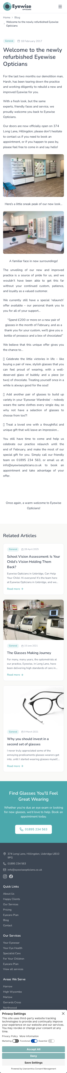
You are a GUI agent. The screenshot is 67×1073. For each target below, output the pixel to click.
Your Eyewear (11, 942)
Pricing (7, 909)
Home (6, 17)
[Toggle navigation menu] (60, 6)
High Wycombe (12, 991)
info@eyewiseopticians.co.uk (25, 869)
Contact (7, 925)
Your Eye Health (12, 948)
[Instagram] (5, 876)
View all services (13, 969)
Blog (17, 17)
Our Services (10, 904)
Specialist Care (12, 953)
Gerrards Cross (12, 1002)
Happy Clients (11, 899)
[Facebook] (11, 876)
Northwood (10, 1007)
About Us (8, 893)
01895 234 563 (36, 829)
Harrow (7, 986)
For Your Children (13, 958)
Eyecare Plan (11, 915)
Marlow (7, 997)
